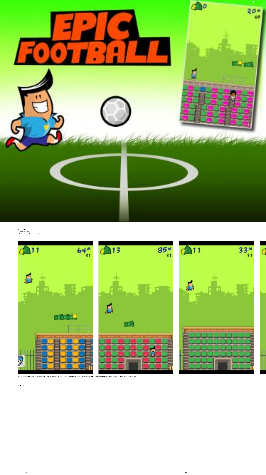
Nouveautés (239, 474)
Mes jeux (80, 474)
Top (186, 474)
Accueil (26, 474)
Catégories (133, 474)
